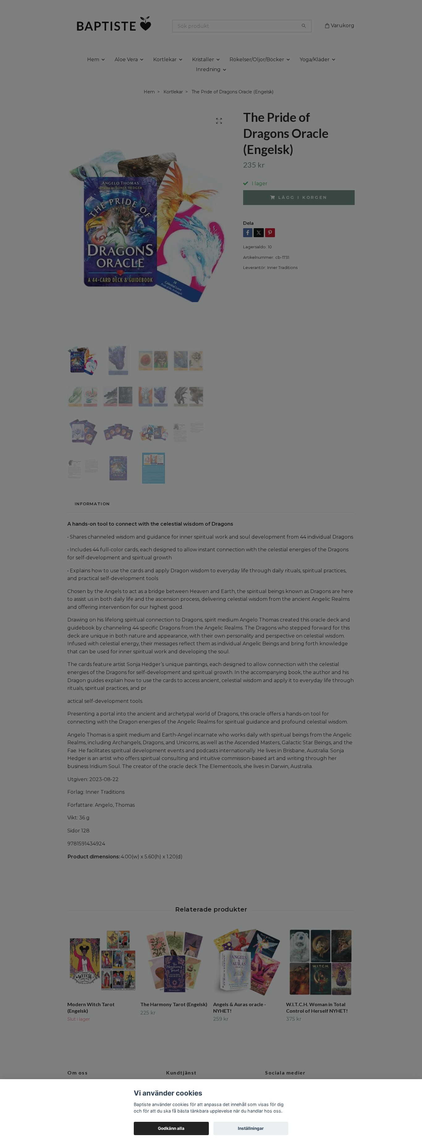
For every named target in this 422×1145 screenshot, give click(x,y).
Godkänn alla (171, 1128)
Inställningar (251, 1128)
